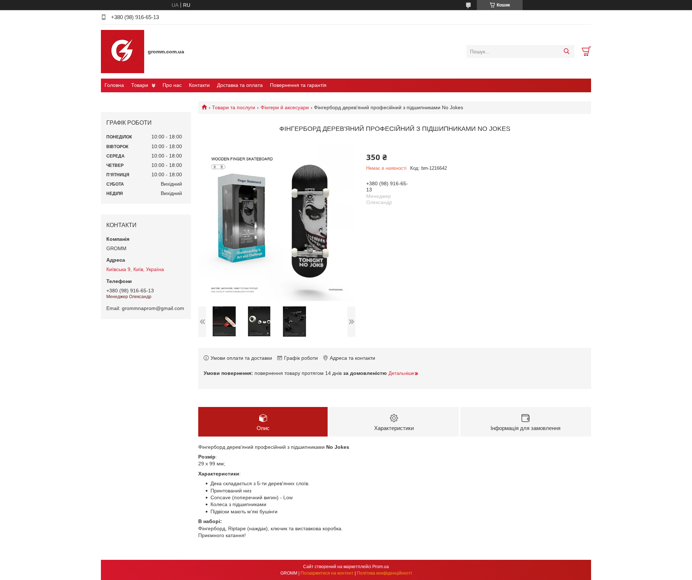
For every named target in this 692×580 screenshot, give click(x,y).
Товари (139, 85)
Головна (114, 85)
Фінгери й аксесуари (285, 107)
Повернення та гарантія (298, 85)
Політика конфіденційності (384, 573)
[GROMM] (122, 51)
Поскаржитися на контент (327, 573)
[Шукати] (566, 51)
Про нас (172, 85)
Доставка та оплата (240, 85)
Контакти (199, 85)
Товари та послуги (233, 107)
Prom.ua (380, 566)
